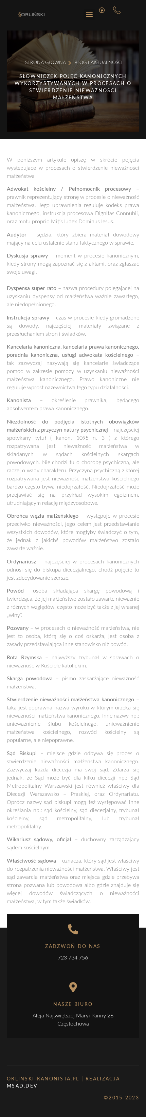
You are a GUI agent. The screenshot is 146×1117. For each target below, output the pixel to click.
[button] (89, 14)
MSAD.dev (22, 1086)
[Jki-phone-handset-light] (120, 14)
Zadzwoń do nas (73, 946)
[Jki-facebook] (105, 14)
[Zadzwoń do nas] (73, 929)
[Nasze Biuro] (73, 987)
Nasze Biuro (73, 1004)
